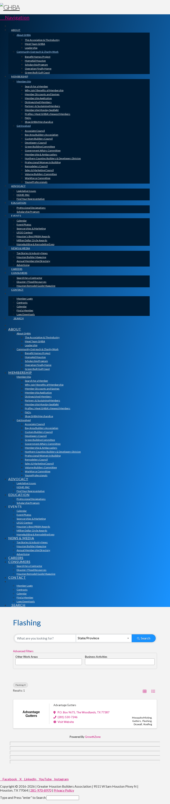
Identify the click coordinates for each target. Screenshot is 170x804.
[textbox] (18, 660)
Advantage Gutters (64, 705)
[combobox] (104, 638)
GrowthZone (93, 736)
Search (145, 638)
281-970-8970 (40, 790)
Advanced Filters (23, 651)
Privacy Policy (64, 790)
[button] (14, 17)
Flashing (20, 685)
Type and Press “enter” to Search (23, 797)
